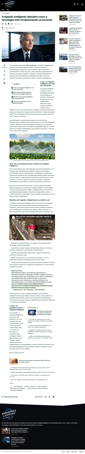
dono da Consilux (42, 386)
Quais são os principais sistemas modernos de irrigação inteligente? (22, 93)
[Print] (4, 83)
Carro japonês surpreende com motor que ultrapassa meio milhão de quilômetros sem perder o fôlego (40, 321)
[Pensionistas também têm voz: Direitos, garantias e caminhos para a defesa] (32, 313)
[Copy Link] (12, 24)
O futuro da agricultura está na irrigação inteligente (21, 102)
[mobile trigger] (3, 4)
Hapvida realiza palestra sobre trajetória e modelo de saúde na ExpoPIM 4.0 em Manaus (33, 372)
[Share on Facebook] (3, 24)
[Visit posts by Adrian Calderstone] (2, 28)
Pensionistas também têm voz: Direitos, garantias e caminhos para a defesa (44, 312)
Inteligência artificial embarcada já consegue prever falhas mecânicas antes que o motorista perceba (18, 441)
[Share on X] (6, 24)
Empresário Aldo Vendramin (17, 388)
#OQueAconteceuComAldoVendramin (23, 285)
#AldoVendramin (23, 284)
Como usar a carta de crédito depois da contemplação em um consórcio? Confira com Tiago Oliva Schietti (75, 19)
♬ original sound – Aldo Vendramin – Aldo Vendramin (28, 289)
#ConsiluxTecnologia (29, 287)
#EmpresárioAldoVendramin (43, 285)
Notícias (6, 13)
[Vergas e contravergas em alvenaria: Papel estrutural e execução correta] (13, 361)
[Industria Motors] (9, 4)
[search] (74, 4)
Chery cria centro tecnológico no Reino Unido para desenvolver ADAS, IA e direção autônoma (75, 58)
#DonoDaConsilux (16, 287)
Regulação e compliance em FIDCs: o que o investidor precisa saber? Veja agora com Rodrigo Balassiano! (40, 331)
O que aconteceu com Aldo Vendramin (37, 388)
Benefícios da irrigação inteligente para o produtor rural (22, 97)
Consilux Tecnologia (30, 386)
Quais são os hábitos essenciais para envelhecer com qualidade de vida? (29, 379)
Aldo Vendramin (31, 65)
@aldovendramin (16, 270)
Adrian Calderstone (10, 27)
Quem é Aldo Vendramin (16, 390)
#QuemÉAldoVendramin (36, 284)
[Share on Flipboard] (9, 24)
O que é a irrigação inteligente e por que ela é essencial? (23, 88)
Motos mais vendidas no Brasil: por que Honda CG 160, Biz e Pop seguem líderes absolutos (19, 430)
